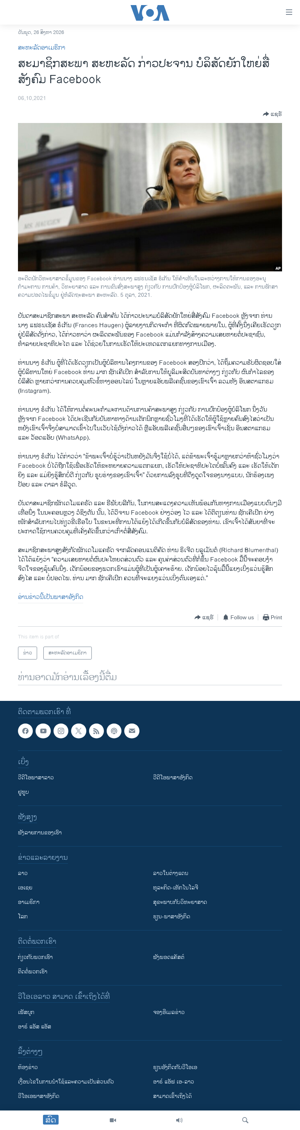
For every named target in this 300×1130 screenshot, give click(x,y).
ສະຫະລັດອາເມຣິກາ (41, 48)
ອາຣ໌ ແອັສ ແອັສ (34, 1027)
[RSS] (96, 731)
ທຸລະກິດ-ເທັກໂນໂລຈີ (175, 888)
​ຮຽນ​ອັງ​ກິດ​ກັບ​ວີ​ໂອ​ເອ (175, 1068)
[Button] (272, 114)
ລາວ (23, 874)
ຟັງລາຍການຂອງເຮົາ (40, 833)
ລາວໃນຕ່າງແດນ (170, 874)
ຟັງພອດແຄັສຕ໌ (168, 958)
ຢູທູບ (23, 792)
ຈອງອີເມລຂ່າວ (169, 1013)
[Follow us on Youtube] (43, 731)
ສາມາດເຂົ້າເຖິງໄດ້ (172, 1097)
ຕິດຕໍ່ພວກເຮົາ (32, 972)
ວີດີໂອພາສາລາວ (36, 778)
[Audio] (179, 1120)
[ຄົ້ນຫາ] (245, 1120)
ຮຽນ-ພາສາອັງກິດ (171, 917)
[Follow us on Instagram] (61, 731)
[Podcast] (114, 731)
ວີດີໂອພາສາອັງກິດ (173, 778)
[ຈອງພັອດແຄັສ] (131, 731)
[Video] (113, 1120)
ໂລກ (23, 917)
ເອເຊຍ (25, 888)
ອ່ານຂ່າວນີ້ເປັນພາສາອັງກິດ (50, 597)
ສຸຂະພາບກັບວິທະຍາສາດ (180, 902)
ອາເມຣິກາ (28, 902)
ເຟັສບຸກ (26, 1013)
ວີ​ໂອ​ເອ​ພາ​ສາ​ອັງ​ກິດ (38, 1097)
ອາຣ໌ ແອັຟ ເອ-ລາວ (173, 1082)
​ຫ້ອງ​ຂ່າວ (28, 1068)
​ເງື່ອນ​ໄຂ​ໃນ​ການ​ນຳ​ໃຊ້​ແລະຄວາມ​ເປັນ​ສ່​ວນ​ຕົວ (66, 1082)
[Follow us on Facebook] (25, 731)
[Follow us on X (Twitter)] (78, 731)
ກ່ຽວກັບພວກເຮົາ (35, 958)
